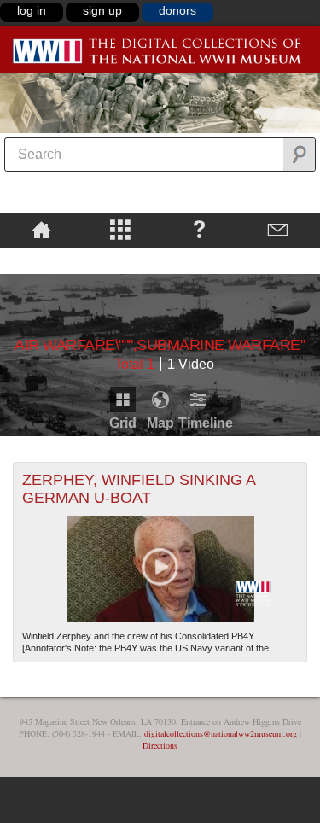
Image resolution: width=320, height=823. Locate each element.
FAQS (199, 229)
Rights (41, 259)
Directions (160, 745)
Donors (177, 10)
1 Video (190, 364)
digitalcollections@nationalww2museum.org (220, 733)
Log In (31, 10)
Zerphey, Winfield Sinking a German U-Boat (139, 488)
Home (41, 229)
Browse (120, 229)
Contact (278, 229)
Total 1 (134, 364)
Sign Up (102, 10)
